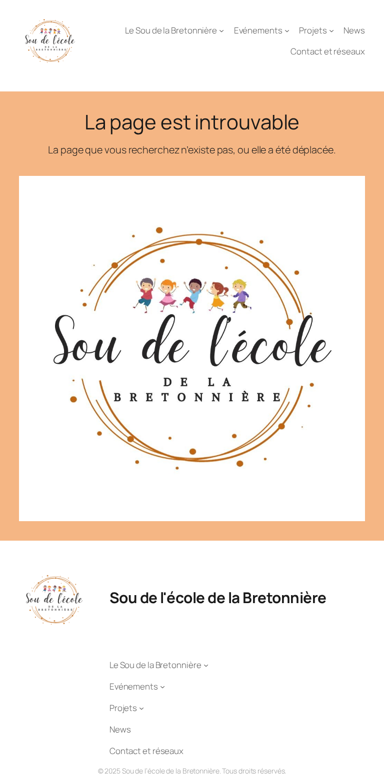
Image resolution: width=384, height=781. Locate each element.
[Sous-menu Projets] (331, 29)
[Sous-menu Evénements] (287, 29)
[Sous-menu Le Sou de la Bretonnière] (221, 29)
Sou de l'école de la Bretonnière (218, 597)
